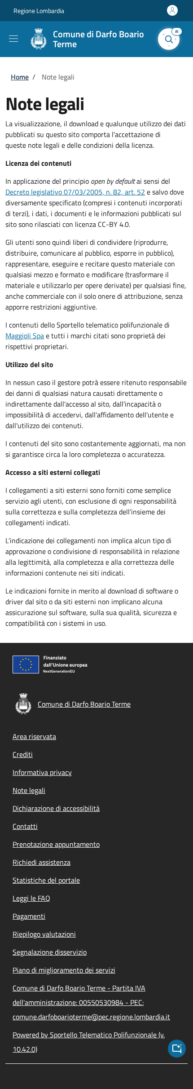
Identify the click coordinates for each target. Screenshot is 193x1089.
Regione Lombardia (38, 10)
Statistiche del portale (46, 880)
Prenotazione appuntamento (56, 844)
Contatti (25, 826)
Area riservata (34, 736)
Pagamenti (29, 916)
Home (20, 76)
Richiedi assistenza (41, 862)
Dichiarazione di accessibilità (56, 808)
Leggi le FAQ (31, 898)
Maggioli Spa (24, 335)
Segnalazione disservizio (50, 952)
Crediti (23, 754)
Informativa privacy (42, 772)
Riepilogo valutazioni (44, 934)
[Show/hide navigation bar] (13, 38)
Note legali (29, 790)
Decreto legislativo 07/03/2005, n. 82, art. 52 (75, 191)
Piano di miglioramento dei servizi (64, 970)
